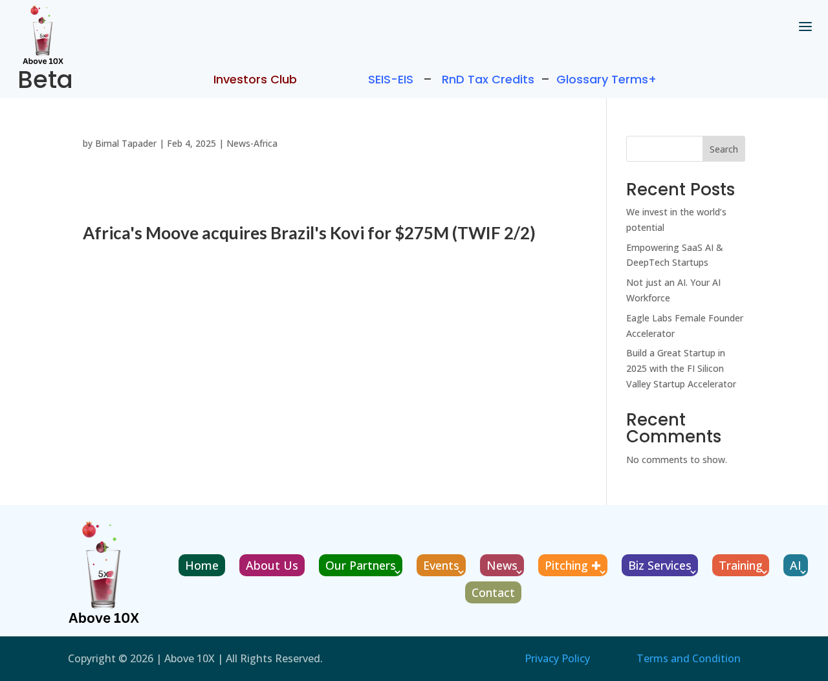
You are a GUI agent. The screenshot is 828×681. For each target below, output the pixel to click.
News (502, 565)
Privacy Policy (557, 658)
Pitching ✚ (573, 565)
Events (441, 565)
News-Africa (252, 143)
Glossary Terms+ (606, 79)
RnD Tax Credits (488, 79)
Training (741, 565)
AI (795, 565)
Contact (493, 592)
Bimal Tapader (126, 143)
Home (202, 565)
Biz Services (660, 565)
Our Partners (360, 565)
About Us (272, 565)
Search (724, 149)
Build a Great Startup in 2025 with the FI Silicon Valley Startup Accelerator (681, 368)
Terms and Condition (689, 658)
